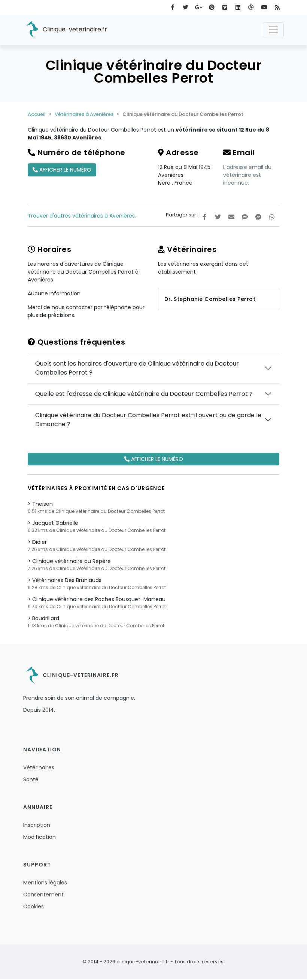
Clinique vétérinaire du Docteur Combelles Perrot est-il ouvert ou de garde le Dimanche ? (148, 419)
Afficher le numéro (64, 169)
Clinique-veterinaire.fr (74, 29)
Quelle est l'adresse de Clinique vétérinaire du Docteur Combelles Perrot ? (144, 394)
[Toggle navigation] (273, 29)
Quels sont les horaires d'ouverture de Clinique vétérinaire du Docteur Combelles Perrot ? (137, 368)
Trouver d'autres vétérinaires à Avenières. (82, 215)
